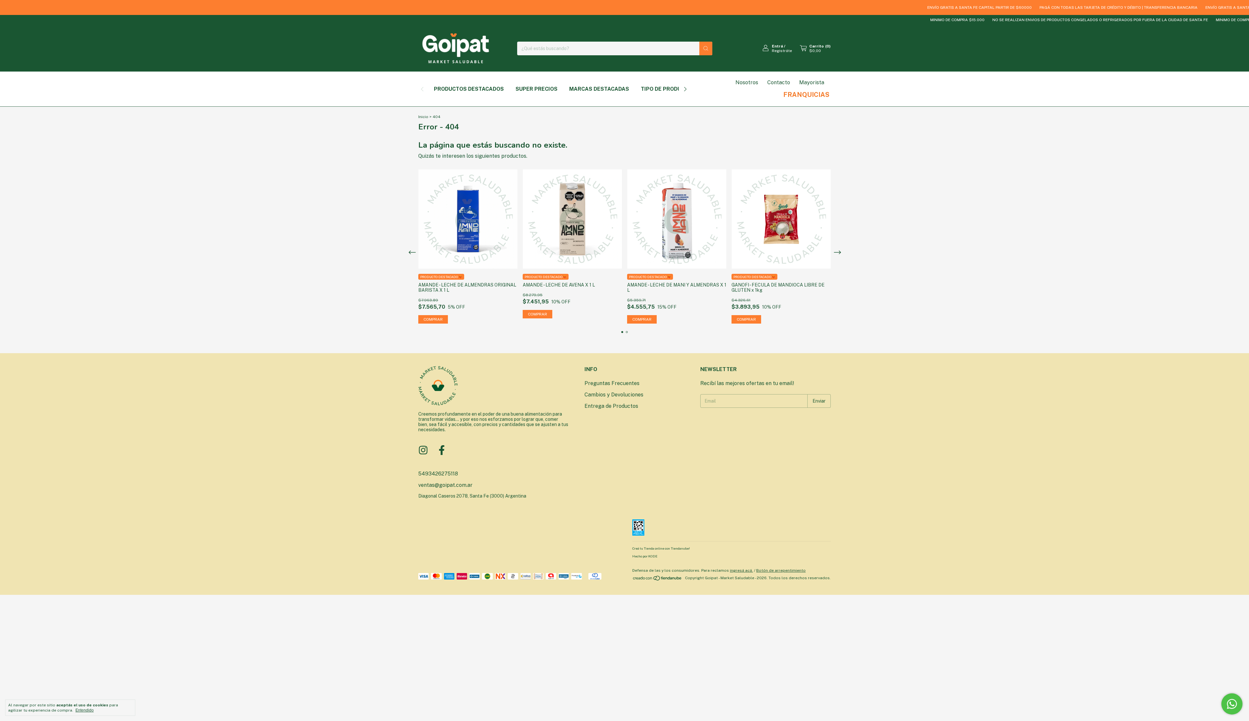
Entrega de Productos (611, 406)
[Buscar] (705, 48)
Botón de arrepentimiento (781, 570)
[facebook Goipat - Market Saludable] (442, 450)
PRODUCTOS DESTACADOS (469, 89)
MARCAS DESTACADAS (599, 89)
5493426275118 (438, 474)
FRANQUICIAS (806, 95)
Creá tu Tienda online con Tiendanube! (661, 548)
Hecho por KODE (644, 556)
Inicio (423, 116)
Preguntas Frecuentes (611, 383)
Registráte (782, 50)
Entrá (777, 46)
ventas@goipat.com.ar (445, 485)
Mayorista (811, 82)
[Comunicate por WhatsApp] (1231, 703)
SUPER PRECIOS (536, 89)
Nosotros (746, 82)
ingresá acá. (741, 570)
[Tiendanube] (657, 579)
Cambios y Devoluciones (613, 395)
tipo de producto (666, 89)
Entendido (84, 710)
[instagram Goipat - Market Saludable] (423, 450)
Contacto (778, 82)
